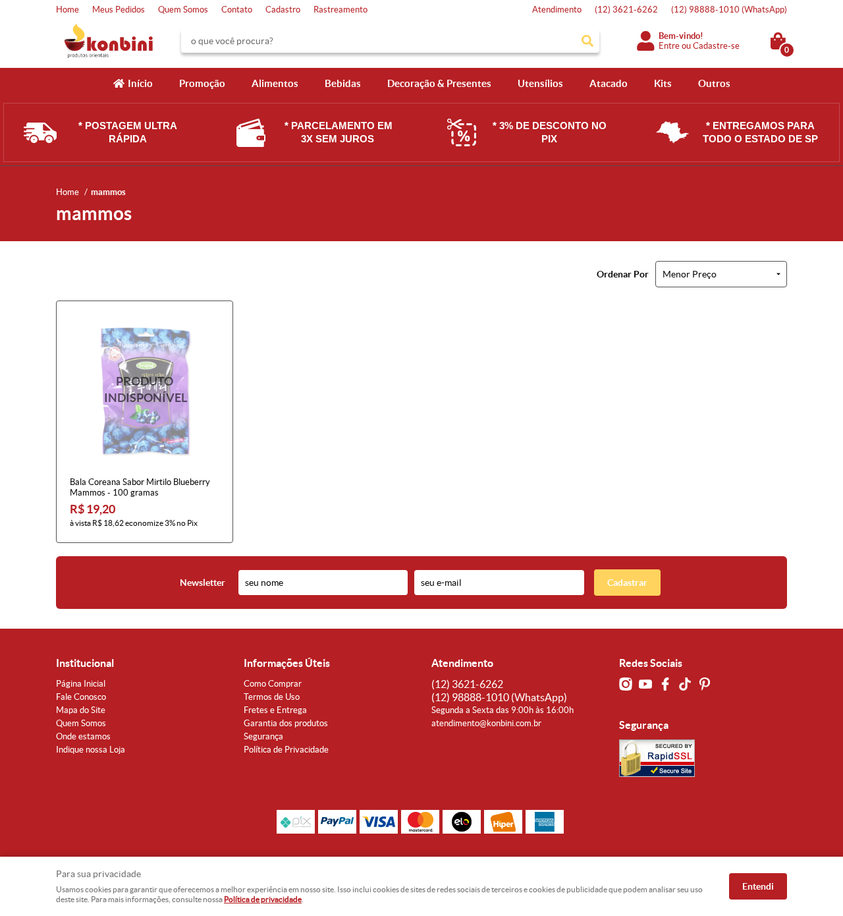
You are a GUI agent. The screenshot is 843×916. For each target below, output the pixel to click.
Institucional (85, 663)
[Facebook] (665, 684)
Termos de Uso (272, 697)
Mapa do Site (80, 710)
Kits (663, 83)
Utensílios (540, 83)
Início (140, 83)
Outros (714, 83)
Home (67, 9)
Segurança (263, 736)
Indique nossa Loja (90, 750)
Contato (236, 9)
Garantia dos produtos (286, 723)
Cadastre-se (716, 46)
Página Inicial (80, 684)
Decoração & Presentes (439, 83)
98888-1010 (729, 9)
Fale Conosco (81, 697)
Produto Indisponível (144, 389)
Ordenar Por (623, 274)
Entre (669, 46)
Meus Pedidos (118, 9)
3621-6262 (626, 9)
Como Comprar (273, 684)
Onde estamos (83, 736)
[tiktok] (685, 684)
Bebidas (343, 83)
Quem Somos (183, 9)
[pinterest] (704, 684)
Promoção (202, 83)
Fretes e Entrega (275, 710)
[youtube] (645, 684)
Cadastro (282, 9)
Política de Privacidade (286, 750)
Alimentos (275, 83)
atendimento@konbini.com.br (486, 723)
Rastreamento (340, 9)
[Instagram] (625, 684)
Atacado (608, 83)
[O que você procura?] (587, 41)
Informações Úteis (287, 663)
